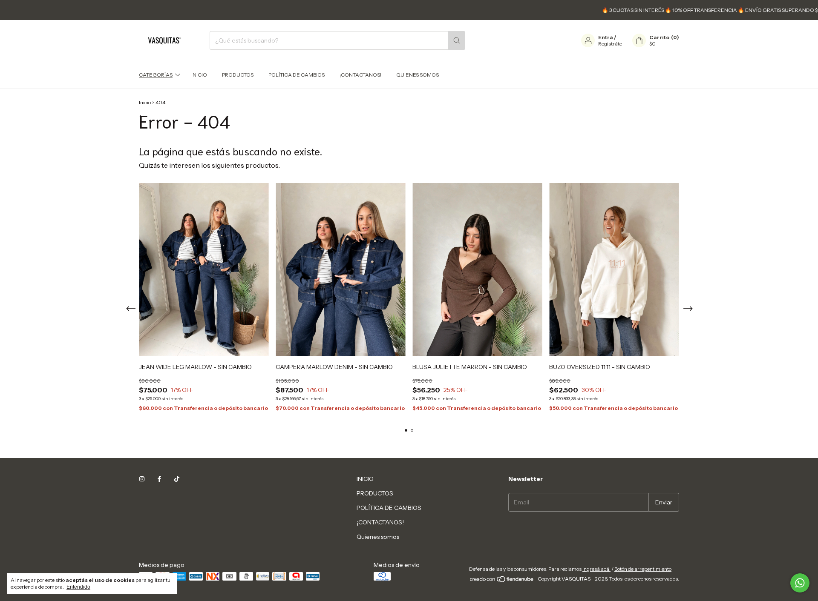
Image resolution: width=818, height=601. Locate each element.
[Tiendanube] (502, 581)
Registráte (610, 43)
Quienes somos (417, 75)
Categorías (156, 75)
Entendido (78, 587)
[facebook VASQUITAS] (159, 479)
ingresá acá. (596, 569)
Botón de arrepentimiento (642, 569)
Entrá (605, 37)
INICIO (199, 75)
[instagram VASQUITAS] (142, 479)
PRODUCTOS (237, 75)
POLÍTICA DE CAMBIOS (296, 75)
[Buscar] (456, 40)
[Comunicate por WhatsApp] (799, 582)
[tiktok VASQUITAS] (177, 479)
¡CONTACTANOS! (360, 75)
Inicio (145, 102)
